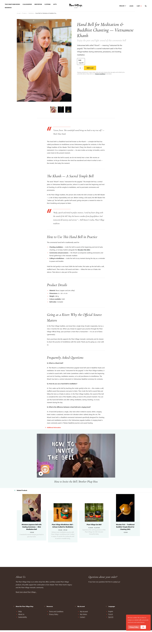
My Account (84, 611)
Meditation (31, 13)
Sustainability (22, 617)
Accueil (18, 13)
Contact (82, 617)
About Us (21, 614)
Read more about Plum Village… (26, 592)
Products (24, 13)
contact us (116, 582)
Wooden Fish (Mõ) (84, 250)
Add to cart (90, 68)
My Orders (83, 614)
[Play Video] (76, 456)
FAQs (20, 611)
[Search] (145, 6)
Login (131, 6)
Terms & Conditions (100, 74)
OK (143, 627)
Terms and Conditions (56, 611)
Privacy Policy (53, 614)
